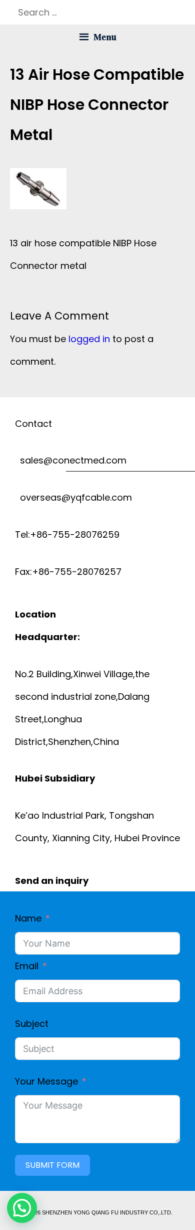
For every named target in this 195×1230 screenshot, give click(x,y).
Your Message (46, 1081)
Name (28, 918)
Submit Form (53, 1165)
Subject (31, 1023)
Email (26, 966)
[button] (22, 1208)
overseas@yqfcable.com (73, 497)
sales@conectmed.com (70, 460)
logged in (89, 339)
